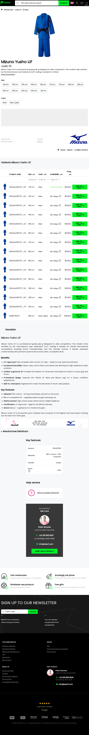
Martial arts (8, 9)
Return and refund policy (10, 652)
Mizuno (40, 141)
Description (10, 329)
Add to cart (79, 187)
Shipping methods (8, 646)
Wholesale (6, 657)
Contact (5, 674)
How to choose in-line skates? (57, 649)
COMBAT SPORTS (81, 150)
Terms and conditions (9, 676)
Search (63, 3)
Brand (63, 150)
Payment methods (8, 649)
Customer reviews (44, 706)
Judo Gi (18, 9)
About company (8, 671)
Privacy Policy (7, 679)
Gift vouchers (6, 660)
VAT (3, 655)
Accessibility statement (10, 682)
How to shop (51, 652)
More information (8, 74)
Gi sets (25, 9)
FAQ (48, 646)
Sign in (33, 612)
